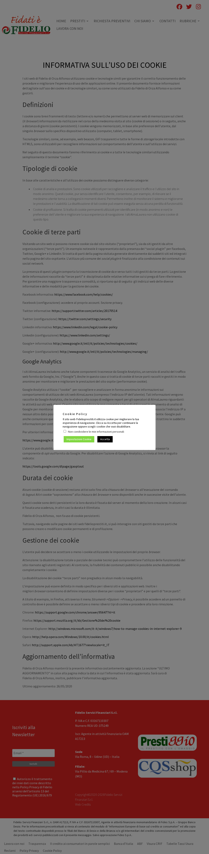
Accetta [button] (105, 439)
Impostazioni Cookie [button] (79, 439)
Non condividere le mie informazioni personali (96, 431)
